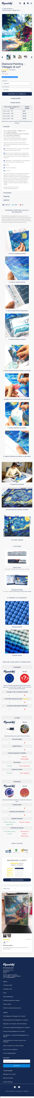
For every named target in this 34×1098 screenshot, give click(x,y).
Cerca (4, 992)
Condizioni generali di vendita (11, 1000)
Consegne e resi (7, 989)
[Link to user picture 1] (17, 913)
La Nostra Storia (7, 985)
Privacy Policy (7, 1004)
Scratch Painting (7, 1081)
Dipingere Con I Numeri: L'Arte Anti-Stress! (15, 1023)
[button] (5, 70)
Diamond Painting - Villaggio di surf (11, 10)
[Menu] (31, 3)
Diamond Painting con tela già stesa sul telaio (20, 591)
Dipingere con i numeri (9, 1074)
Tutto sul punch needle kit (10, 1049)
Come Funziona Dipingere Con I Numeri (14, 1031)
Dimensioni (4, 80)
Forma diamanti (5, 86)
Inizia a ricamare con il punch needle (13, 1045)
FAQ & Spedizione (8, 996)
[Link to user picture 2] (5, 936)
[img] (6, 939)
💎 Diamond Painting (7, 8)
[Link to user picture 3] (9, 936)
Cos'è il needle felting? (9, 1053)
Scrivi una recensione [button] (17, 880)
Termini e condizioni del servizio (12, 1008)
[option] (8, 57)
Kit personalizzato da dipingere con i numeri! (15, 1020)
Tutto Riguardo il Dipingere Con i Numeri (14, 1016)
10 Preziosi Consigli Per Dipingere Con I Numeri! (16, 1027)
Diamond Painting (8, 1078)
